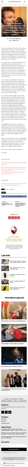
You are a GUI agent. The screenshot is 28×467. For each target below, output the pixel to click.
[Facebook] (9, 217)
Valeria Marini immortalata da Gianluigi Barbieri (13, 321)
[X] (12, 217)
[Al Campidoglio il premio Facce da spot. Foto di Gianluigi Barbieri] (14, 378)
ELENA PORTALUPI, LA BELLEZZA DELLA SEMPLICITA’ (17, 288)
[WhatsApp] (18, 217)
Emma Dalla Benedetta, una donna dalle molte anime (17, 268)
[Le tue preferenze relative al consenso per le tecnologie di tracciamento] (2, 464)
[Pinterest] (15, 217)
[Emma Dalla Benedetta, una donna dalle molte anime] (5, 268)
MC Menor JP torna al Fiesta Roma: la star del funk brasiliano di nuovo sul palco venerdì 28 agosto (14, 433)
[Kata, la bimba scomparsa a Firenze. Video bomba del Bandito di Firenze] (5, 261)
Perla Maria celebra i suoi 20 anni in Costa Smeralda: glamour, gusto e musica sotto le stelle (13, 429)
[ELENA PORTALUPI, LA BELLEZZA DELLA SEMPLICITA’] (5, 288)
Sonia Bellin (11, 189)
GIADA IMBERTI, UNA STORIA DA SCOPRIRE (12, 343)
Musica (6, 189)
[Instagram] (6, 412)
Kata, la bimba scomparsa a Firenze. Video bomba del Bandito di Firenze (18, 261)
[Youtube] (9, 412)
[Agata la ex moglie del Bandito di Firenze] (5, 281)
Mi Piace (24, 196)
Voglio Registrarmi (13, 449)
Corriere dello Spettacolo (15, 38)
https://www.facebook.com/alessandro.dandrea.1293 (13, 167)
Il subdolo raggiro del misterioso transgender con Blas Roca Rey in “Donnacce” (20, 205)
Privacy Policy (14, 452)
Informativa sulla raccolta (8, 465)
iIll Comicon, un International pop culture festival (7, 204)
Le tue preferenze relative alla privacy (14, 463)
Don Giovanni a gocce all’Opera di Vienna (11, 366)
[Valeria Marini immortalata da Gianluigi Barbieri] (14, 310)
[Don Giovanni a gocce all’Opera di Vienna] (14, 356)
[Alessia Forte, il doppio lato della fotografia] (5, 275)
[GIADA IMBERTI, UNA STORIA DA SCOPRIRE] (14, 333)
